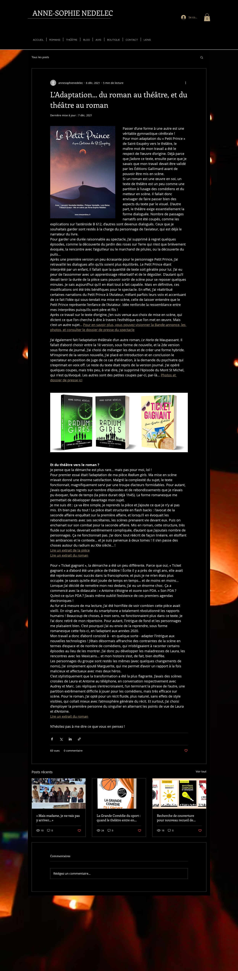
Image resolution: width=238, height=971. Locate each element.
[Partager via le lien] (79, 739)
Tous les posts (40, 57)
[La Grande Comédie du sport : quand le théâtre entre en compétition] (119, 793)
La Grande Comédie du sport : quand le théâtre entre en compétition (118, 817)
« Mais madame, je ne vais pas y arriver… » (58, 817)
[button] (207, 17)
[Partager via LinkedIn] (70, 739)
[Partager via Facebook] (52, 739)
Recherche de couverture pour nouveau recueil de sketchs (175, 817)
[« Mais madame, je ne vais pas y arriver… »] (59, 793)
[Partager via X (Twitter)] (61, 739)
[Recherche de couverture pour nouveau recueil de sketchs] (179, 793)
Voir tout (201, 771)
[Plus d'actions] (185, 83)
